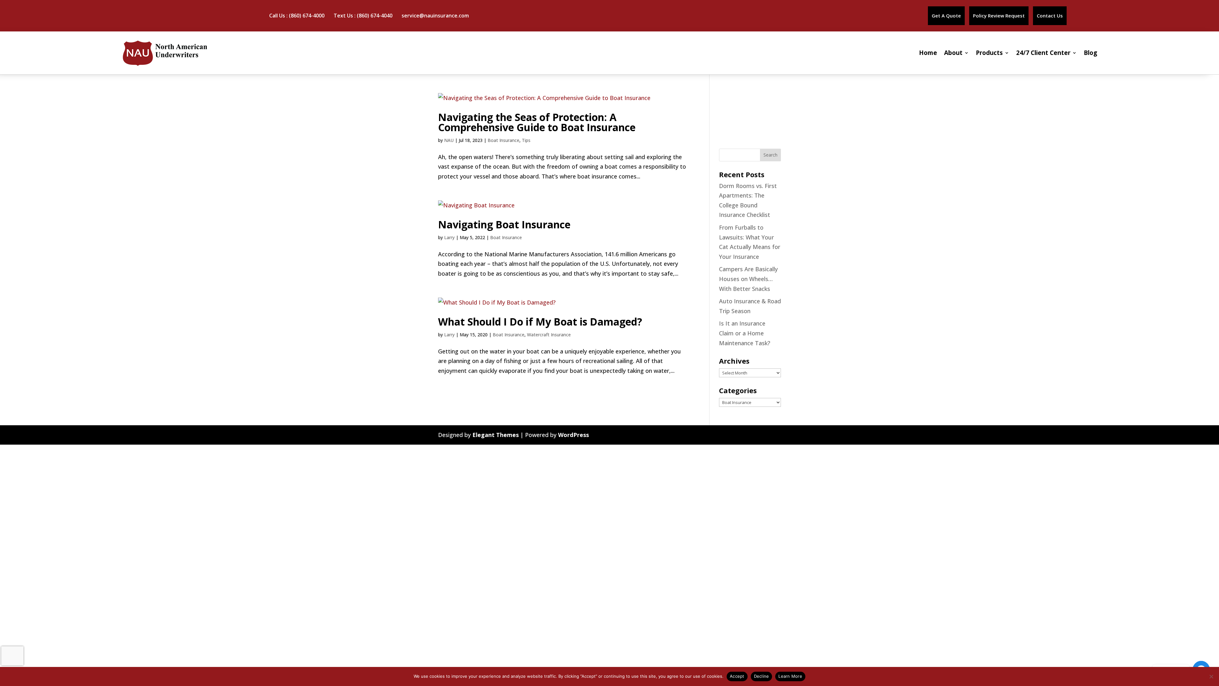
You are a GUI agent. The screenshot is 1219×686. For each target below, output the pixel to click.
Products (989, 53)
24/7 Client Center (1043, 53)
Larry (449, 237)
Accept (737, 676)
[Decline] (1211, 676)
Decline (761, 676)
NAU (449, 140)
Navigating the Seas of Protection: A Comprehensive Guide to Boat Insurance (537, 122)
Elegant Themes (495, 435)
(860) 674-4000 (306, 15)
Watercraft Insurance (549, 335)
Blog (1090, 53)
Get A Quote (946, 15)
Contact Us (1050, 15)
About (953, 53)
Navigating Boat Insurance (504, 224)
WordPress (573, 435)
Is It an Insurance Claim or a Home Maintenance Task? (744, 332)
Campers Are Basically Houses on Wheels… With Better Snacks (748, 278)
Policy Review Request (999, 15)
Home (928, 53)
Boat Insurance (503, 140)
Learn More (790, 676)
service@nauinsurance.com (435, 15)
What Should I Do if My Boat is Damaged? (540, 321)
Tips (526, 140)
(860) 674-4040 (374, 15)
